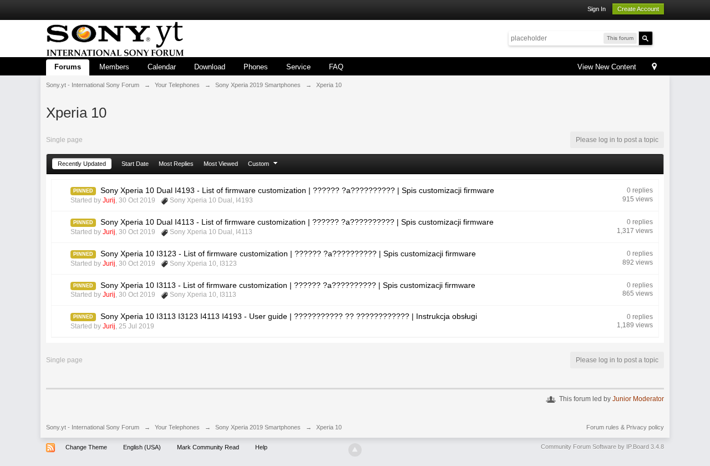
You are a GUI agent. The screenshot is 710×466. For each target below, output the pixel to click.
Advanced (659, 37)
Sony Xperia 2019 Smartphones (258, 427)
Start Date (135, 163)
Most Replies (176, 163)
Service (298, 67)
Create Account (638, 9)
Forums (67, 67)
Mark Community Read (208, 447)
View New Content (606, 67)
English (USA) (142, 447)
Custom (259, 163)
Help (261, 447)
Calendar (162, 67)
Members (114, 67)
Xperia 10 (329, 427)
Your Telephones (177, 427)
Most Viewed (221, 163)
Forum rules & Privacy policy (625, 427)
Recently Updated (82, 163)
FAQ (336, 67)
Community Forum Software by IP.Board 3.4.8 (602, 446)
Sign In (596, 9)
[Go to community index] (115, 37)
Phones (256, 67)
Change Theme (86, 447)
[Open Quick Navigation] (654, 67)
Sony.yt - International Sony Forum (92, 427)
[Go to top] (355, 450)
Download (209, 67)
